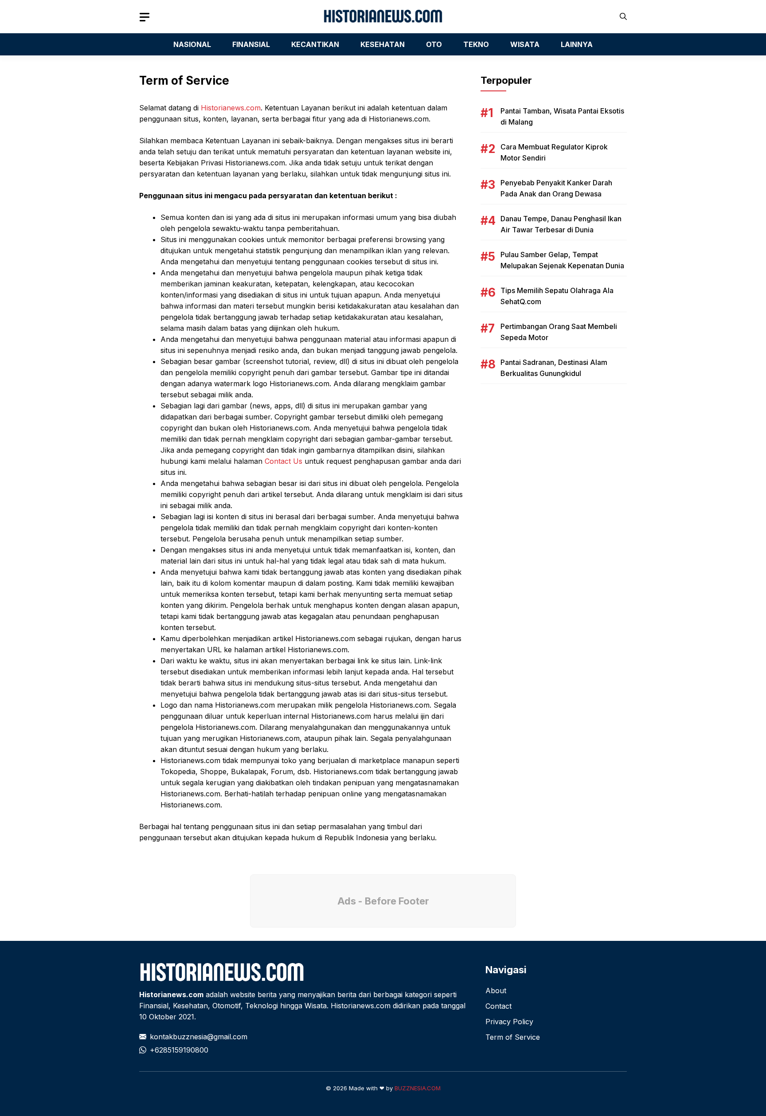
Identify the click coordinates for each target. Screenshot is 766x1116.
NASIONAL (192, 44)
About (495, 990)
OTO (434, 44)
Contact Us (283, 461)
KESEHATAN (382, 44)
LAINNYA (577, 44)
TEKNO (476, 44)
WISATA (524, 44)
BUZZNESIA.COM (418, 1088)
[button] (623, 16)
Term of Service (512, 1037)
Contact (498, 1006)
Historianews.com (231, 107)
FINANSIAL (251, 44)
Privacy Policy (509, 1021)
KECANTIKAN (315, 44)
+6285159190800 (179, 1050)
